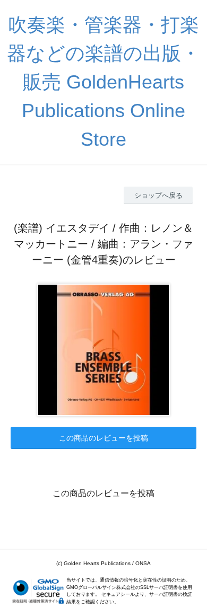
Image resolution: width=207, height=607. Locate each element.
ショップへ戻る (158, 195)
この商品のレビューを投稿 (103, 438)
